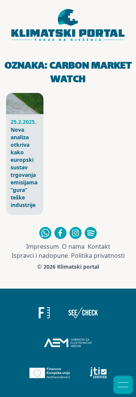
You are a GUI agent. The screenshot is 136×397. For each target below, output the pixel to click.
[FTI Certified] (98, 373)
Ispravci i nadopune (40, 255)
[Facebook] (60, 233)
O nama (73, 246)
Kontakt (99, 246)
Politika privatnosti (98, 255)
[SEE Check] (83, 313)
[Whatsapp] (45, 233)
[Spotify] (91, 233)
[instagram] (76, 233)
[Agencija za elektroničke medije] (68, 343)
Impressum (42, 246)
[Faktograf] (44, 313)
